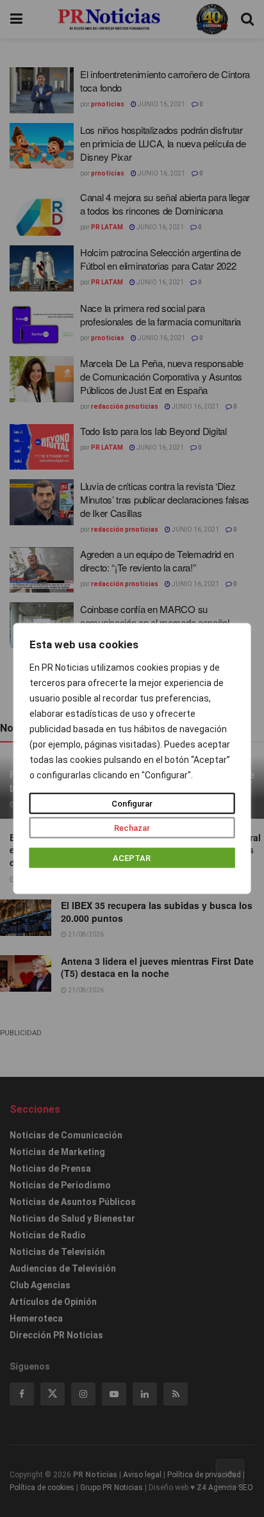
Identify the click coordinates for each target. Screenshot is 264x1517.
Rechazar (132, 828)
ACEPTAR (132, 858)
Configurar (132, 803)
